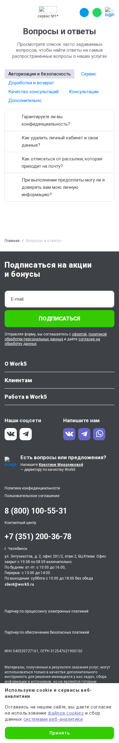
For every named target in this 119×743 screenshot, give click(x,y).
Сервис (88, 74)
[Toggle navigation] (10, 12)
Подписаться (59, 318)
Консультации (84, 91)
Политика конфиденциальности (32, 488)
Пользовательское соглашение (32, 496)
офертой (79, 334)
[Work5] (48, 9)
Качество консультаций (33, 91)
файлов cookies (66, 713)
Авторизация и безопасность (39, 74)
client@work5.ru (19, 584)
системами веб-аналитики (53, 719)
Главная (12, 240)
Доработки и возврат (31, 83)
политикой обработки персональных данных (56, 336)
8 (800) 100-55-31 (36, 511)
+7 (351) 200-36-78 (38, 536)
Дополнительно (24, 100)
